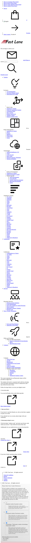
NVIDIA (9, 226)
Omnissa (9, 228)
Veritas (8, 236)
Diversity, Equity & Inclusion (14, 367)
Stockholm (12, 370)
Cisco (8, 209)
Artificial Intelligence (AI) (13, 152)
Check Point (9, 207)
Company (6, 345)
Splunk (8, 233)
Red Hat (9, 232)
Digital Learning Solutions (13, 302)
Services (6, 288)
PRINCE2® (9, 135)
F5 (7, 268)
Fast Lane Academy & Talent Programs (16, 305)
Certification (6, 239)
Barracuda (9, 205)
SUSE (8, 235)
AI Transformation (11, 91)
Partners (8, 364)
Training (6, 77)
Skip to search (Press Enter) (10, 3)
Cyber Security (10, 154)
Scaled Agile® (10, 283)
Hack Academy (10, 307)
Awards (8, 360)
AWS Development (14, 177)
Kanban (8, 133)
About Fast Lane (11, 359)
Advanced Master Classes (13, 93)
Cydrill (8, 214)
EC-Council (9, 216)
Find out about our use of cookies (10, 536)
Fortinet (8, 217)
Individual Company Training (14, 308)
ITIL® (8, 132)
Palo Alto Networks (11, 229)
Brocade (9, 206)
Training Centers (11, 115)
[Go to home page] (12, 47)
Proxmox (9, 231)
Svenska (28, 33)
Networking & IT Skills (12, 94)
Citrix (8, 210)
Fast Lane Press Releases (13, 324)
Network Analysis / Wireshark (14, 157)
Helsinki (12, 373)
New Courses (10, 112)
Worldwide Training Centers (16, 375)
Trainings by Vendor (11, 108)
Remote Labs (10, 309)
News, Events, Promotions (10, 311)
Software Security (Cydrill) (13, 174)
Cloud (8, 153)
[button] (13, 34)
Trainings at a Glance (12, 131)
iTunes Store (26, 451)
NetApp (8, 225)
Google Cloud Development (16, 180)
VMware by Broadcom (12, 237)
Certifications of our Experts (13, 363)
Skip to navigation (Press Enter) (11, 1)
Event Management (11, 304)
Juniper (8, 222)
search (2, 61)
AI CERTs (9, 197)
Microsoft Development (15, 181)
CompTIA (9, 212)
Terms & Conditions (8, 475)
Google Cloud (10, 220)
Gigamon (9, 218)
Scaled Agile (10, 136)
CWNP (8, 213)
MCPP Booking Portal (15, 343)
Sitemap (5, 480)
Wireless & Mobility (11, 159)
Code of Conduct (11, 366)
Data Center (9, 156)
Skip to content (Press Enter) (10, 6)
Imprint (5, 476)
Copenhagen (13, 371)
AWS (8, 203)
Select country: (7, 34)
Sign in (5, 8)
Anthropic (9, 198)
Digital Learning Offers (12, 116)
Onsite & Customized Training (14, 110)
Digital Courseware (11, 114)
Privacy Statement (8, 477)
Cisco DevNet (13, 178)
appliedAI (9, 199)
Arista (8, 201)
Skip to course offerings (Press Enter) (12, 4)
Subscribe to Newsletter (12, 325)
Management (10, 362)
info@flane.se (26, 60)
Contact (5, 479)
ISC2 (8, 221)
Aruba (8, 202)
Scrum (8, 137)
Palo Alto (9, 279)
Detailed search (4, 74)
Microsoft (9, 224)
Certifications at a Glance (13, 253)
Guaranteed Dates (11, 111)
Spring (11, 182)
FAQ (24, 466)
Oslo (11, 374)
